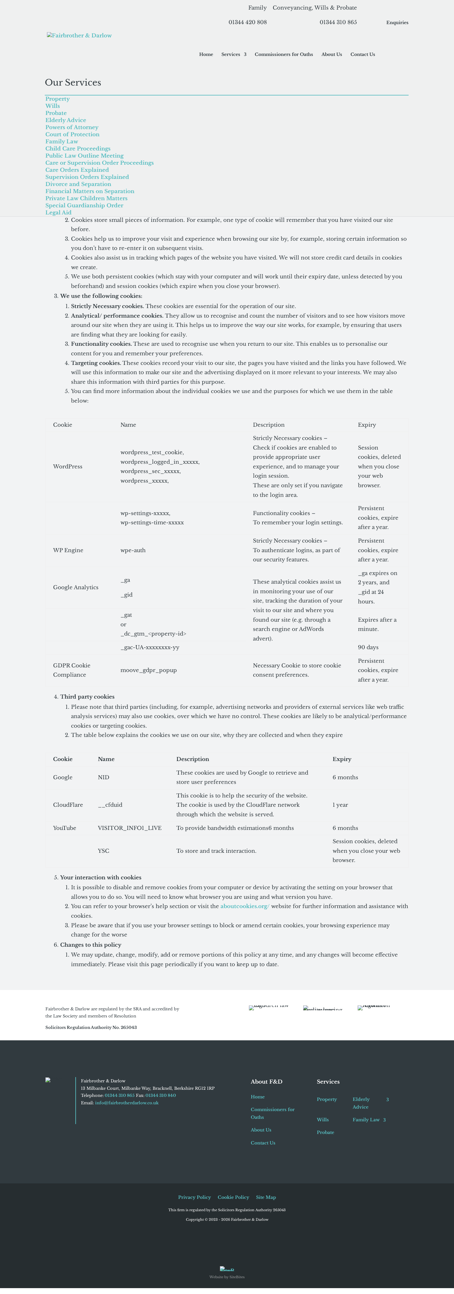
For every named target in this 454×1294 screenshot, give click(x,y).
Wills (52, 106)
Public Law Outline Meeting (84, 156)
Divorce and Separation (78, 184)
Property (57, 99)
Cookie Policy (233, 1197)
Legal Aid (58, 212)
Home (206, 54)
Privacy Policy (194, 1197)
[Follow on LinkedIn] (96, 1117)
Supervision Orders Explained (87, 177)
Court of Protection (72, 134)
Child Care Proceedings (78, 149)
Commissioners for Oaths (284, 54)
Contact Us (363, 54)
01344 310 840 (160, 1095)
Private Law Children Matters (86, 198)
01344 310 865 (119, 1095)
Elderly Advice (65, 120)
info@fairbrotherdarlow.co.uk (127, 1103)
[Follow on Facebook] (86, 1117)
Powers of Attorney (72, 127)
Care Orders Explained (77, 170)
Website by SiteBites (227, 1277)
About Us (332, 54)
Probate (56, 113)
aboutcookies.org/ (245, 906)
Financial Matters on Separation (89, 191)
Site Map (266, 1197)
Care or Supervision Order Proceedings (99, 163)
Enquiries (397, 22)
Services (230, 54)
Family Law (61, 141)
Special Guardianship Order (84, 205)
